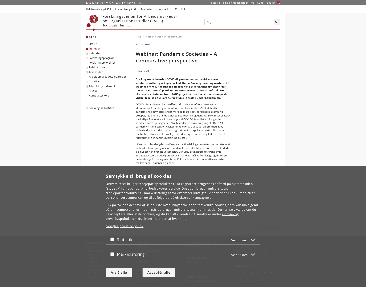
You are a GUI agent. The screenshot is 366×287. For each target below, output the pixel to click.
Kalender (95, 53)
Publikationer (98, 67)
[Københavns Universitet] (92, 23)
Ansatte (94, 81)
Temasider (96, 72)
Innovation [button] (164, 9)
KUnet (260, 2)
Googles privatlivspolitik (125, 226)
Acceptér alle (158, 272)
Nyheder (94, 48)
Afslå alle (119, 272)
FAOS (92, 37)
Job (252, 2)
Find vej (215, 2)
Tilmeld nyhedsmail (102, 86)
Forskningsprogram (102, 58)
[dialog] (183, 226)
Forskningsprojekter (102, 62)
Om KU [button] (180, 9)
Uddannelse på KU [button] (98, 9)
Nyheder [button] (147, 9)
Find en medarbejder (235, 2)
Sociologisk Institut (101, 108)
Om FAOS (95, 44)
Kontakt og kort (99, 95)
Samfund (143, 70)
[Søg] (276, 22)
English (271, 2)
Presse (93, 90)
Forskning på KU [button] (126, 9)
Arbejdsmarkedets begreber (107, 76)
